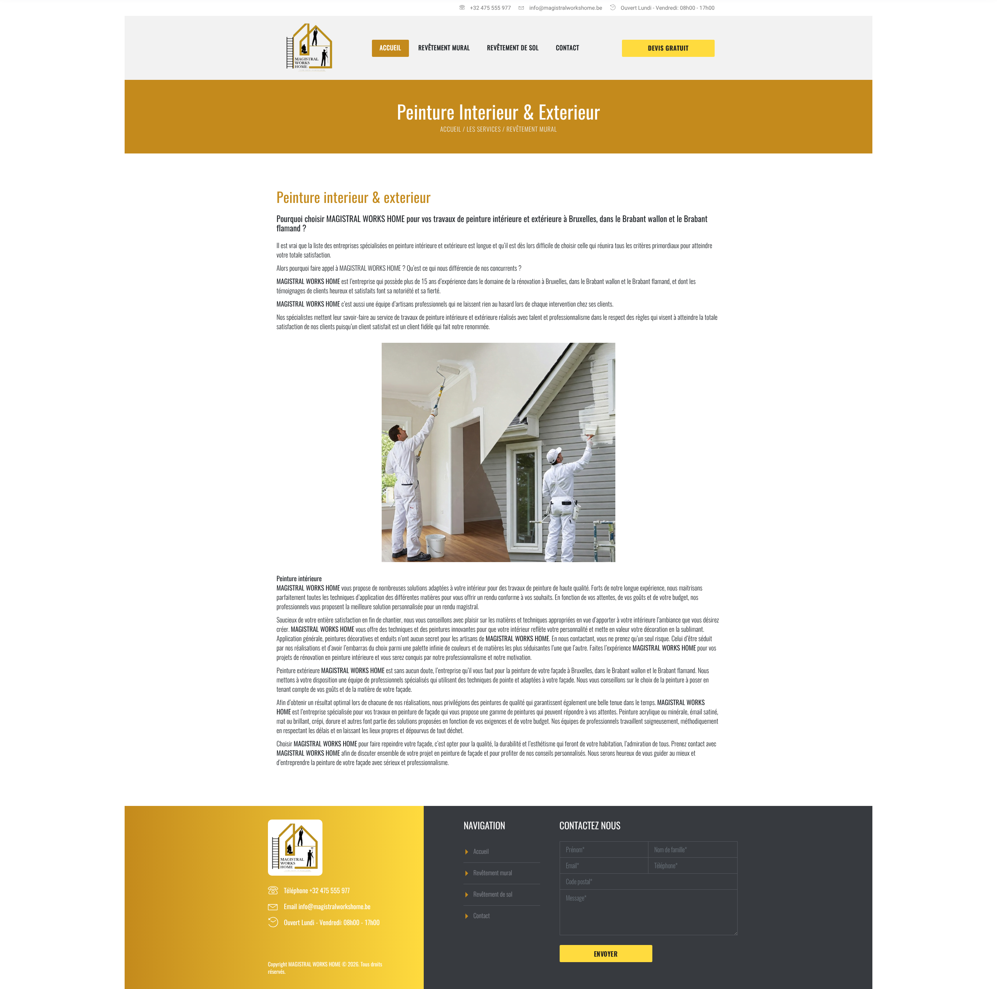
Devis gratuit (668, 48)
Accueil (390, 48)
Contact (567, 48)
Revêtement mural (444, 48)
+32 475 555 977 (330, 890)
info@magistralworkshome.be (334, 906)
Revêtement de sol (513, 48)
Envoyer (606, 954)
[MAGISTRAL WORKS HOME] (309, 73)
